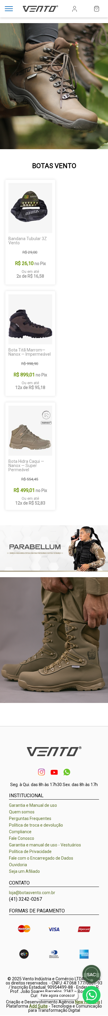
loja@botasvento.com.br (32, 892)
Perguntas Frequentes (30, 818)
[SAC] (91, 974)
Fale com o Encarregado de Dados (41, 858)
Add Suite (38, 1006)
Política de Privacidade (30, 851)
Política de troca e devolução (36, 825)
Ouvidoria (18, 864)
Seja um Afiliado (24, 871)
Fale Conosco (21, 838)
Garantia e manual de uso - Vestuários (45, 845)
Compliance (20, 831)
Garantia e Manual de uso (33, 805)
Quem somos (21, 811)
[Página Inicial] (40, 12)
